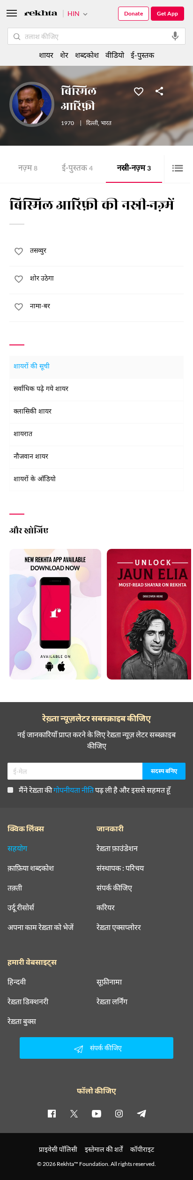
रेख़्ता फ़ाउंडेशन (117, 848)
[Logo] (40, 14)
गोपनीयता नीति (73, 789)
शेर (64, 54)
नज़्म (27, 169)
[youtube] (96, 1113)
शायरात (23, 434)
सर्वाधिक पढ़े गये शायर (41, 389)
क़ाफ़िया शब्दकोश (30, 868)
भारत (106, 123)
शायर (46, 54)
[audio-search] (175, 36)
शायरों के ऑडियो (35, 479)
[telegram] (141, 1113)
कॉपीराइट (142, 1149)
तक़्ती (14, 887)
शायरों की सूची (32, 366)
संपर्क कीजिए (114, 887)
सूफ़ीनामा (109, 981)
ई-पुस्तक (77, 169)
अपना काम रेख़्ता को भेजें (40, 927)
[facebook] (51, 1113)
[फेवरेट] (138, 90)
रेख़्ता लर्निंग (111, 1001)
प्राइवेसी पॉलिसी (58, 1149)
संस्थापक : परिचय (120, 868)
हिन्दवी (16, 981)
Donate (133, 13)
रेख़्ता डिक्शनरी (27, 1001)
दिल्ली (92, 123)
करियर (105, 907)
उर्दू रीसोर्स (20, 907)
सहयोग (17, 848)
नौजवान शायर (31, 457)
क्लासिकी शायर (33, 411)
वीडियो (114, 54)
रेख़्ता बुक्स (21, 1021)
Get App (167, 13)
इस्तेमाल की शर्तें (104, 1149)
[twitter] (74, 1113)
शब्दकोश (87, 54)
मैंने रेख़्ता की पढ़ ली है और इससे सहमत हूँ (95, 789)
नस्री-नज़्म (134, 169)
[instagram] (118, 1113)
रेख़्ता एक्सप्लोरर (118, 927)
